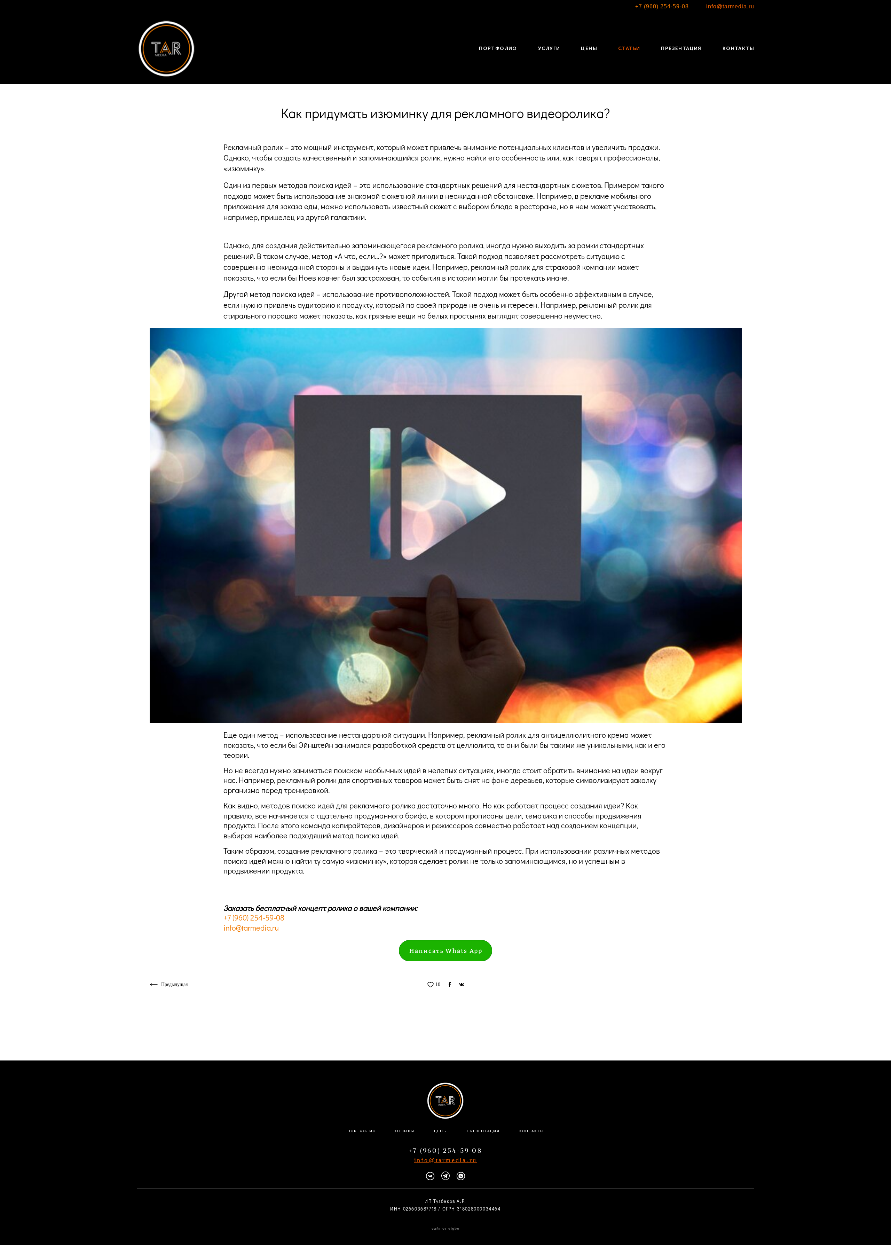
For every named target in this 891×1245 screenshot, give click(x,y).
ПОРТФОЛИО (498, 49)
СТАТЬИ (629, 49)
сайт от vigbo (445, 1228)
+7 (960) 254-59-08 (662, 6)
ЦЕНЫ (589, 49)
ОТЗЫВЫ (405, 1131)
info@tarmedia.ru (251, 928)
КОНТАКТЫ (738, 49)
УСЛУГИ (549, 49)
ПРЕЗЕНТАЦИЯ (681, 49)
